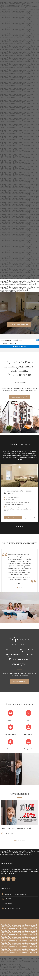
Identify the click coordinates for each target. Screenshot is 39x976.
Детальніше (29, 518)
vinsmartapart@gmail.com (13, 908)
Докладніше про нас (18, 397)
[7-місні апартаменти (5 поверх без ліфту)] (19, 475)
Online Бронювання (19, 681)
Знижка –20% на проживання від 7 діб (16, 828)
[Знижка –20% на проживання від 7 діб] (19, 812)
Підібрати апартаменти (17, 324)
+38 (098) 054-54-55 (11, 903)
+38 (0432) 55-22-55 (11, 899)
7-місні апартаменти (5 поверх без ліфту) (18, 491)
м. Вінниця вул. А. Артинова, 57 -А (15, 894)
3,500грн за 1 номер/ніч (13, 518)
